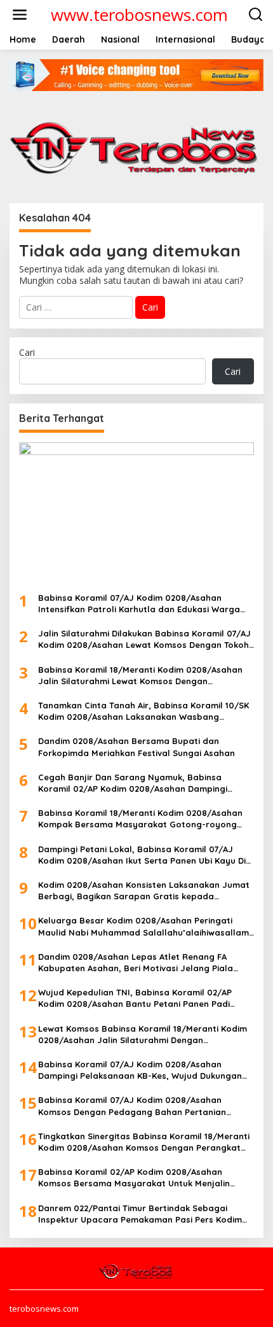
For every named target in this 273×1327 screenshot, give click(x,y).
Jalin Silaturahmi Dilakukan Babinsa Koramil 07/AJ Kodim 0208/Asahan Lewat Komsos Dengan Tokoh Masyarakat (144, 639)
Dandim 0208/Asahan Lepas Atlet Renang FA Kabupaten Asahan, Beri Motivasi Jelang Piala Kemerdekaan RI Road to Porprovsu (135, 962)
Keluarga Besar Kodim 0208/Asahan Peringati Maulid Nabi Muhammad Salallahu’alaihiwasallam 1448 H (143, 926)
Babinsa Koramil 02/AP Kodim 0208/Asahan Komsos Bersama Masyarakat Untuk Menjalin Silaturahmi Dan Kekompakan (134, 1178)
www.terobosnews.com (139, 14)
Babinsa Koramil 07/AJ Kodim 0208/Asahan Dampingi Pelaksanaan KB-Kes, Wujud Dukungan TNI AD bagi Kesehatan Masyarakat (140, 1070)
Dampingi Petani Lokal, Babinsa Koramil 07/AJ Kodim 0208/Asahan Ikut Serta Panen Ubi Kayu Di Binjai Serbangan (142, 855)
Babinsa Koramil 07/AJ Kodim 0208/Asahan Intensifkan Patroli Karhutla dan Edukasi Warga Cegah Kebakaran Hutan (139, 604)
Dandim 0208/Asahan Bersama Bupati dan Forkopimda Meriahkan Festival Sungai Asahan (136, 746)
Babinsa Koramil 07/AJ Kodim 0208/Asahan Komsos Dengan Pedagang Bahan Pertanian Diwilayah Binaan (132, 1106)
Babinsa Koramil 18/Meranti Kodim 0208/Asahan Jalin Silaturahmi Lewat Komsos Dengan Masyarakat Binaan (140, 675)
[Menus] (20, 14)
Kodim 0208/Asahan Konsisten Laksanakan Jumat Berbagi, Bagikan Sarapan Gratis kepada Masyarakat (144, 891)
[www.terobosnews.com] (136, 1270)
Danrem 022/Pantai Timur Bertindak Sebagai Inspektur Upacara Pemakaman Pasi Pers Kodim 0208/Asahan (140, 1214)
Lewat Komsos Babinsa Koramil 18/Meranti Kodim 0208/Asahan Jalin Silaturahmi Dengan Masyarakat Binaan (142, 1034)
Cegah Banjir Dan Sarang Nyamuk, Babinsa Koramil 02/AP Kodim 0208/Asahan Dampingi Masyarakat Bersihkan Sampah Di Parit (132, 783)
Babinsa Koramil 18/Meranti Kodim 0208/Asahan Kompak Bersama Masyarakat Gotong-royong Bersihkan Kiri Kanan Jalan (140, 819)
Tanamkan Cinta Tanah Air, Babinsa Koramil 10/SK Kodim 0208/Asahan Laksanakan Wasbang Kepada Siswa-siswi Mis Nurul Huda (143, 711)
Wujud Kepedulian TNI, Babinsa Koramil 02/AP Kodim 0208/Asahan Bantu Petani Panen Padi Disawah (135, 998)
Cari (27, 352)
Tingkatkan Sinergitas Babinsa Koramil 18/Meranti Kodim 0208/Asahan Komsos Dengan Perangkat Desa (144, 1142)
